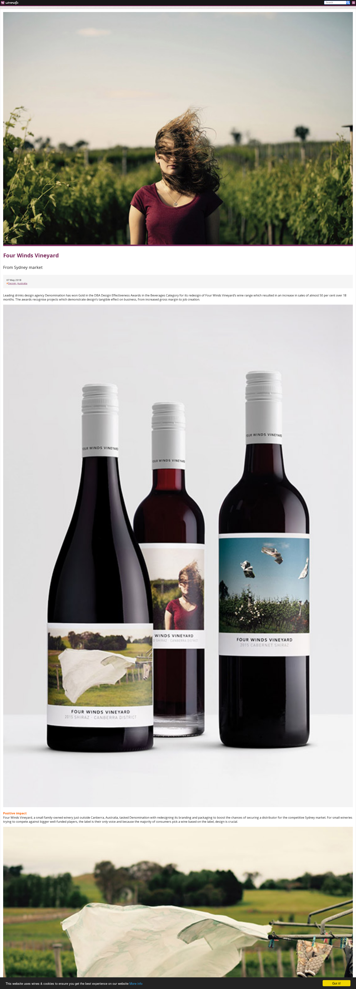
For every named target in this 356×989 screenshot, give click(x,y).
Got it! (336, 983)
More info (135, 983)
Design (12, 283)
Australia (22, 283)
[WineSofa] (11, 2)
